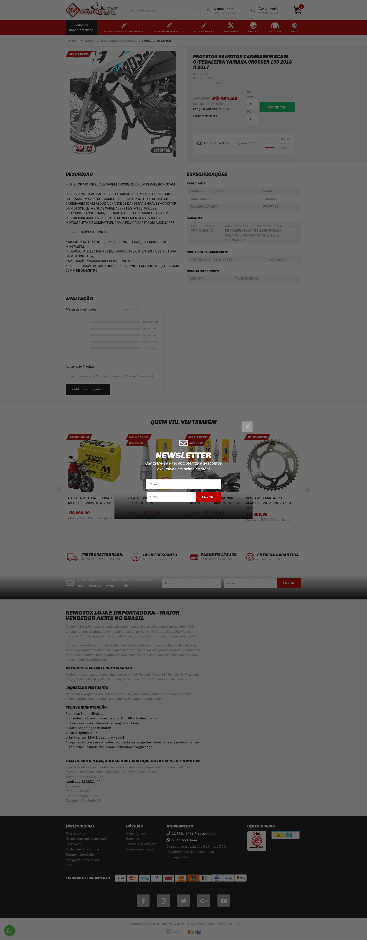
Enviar (208, 497)
